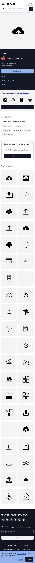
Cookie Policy (21, 553)
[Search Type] (5, 9)
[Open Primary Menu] (3, 4)
